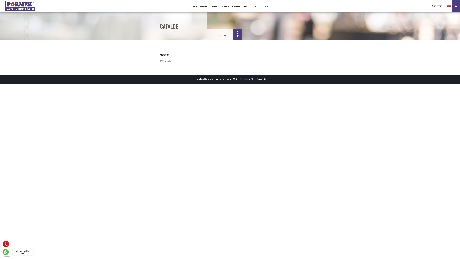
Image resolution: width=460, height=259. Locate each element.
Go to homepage (220, 35)
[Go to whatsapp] (6, 252)
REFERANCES (236, 6)
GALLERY (255, 6)
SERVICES (214, 6)
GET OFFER (437, 6)
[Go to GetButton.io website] (6, 256)
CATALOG (246, 6)
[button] (449, 6)
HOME (195, 6)
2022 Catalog (166, 61)
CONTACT (265, 6)
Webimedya (244, 79)
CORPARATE (204, 6)
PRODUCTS (225, 6)
